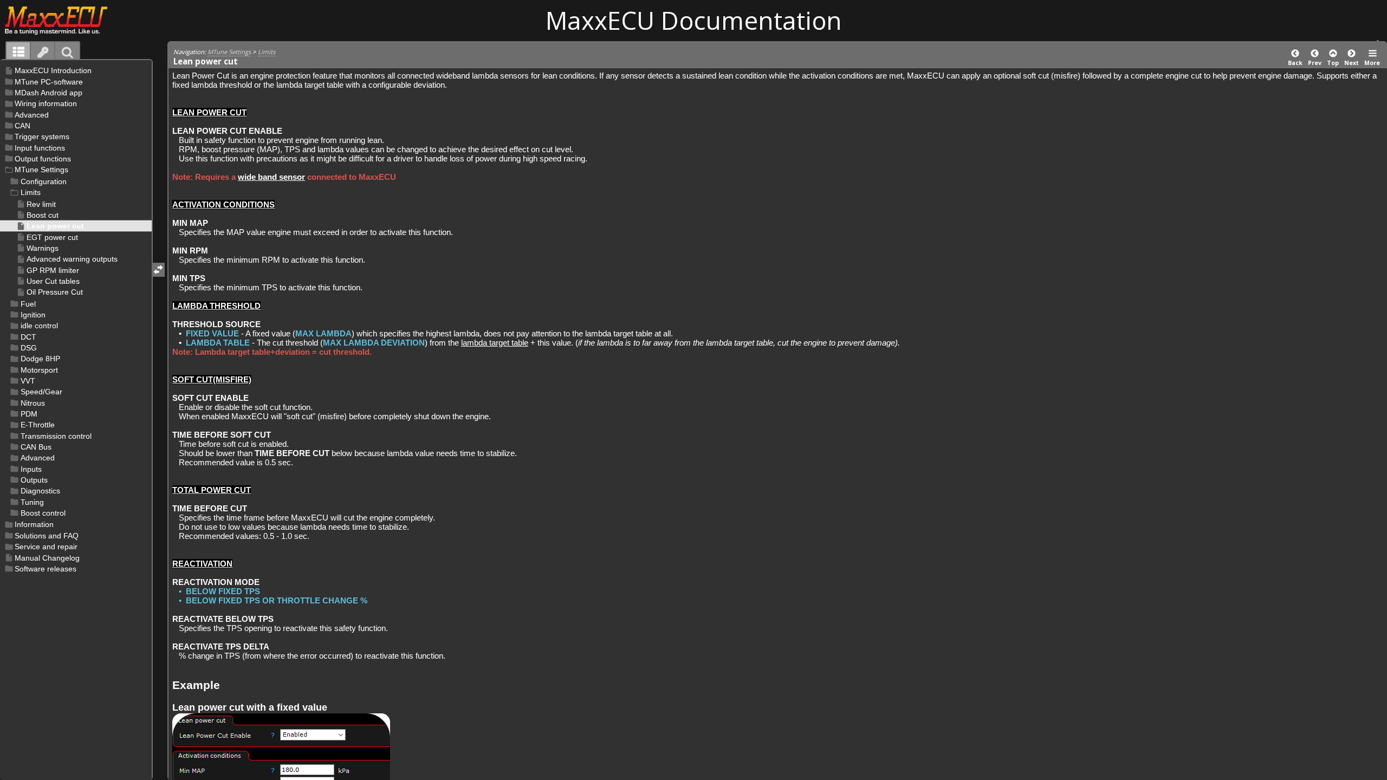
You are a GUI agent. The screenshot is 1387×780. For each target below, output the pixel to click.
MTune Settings (229, 52)
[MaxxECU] (62, 20)
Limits (266, 52)
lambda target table (494, 342)
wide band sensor (271, 176)
